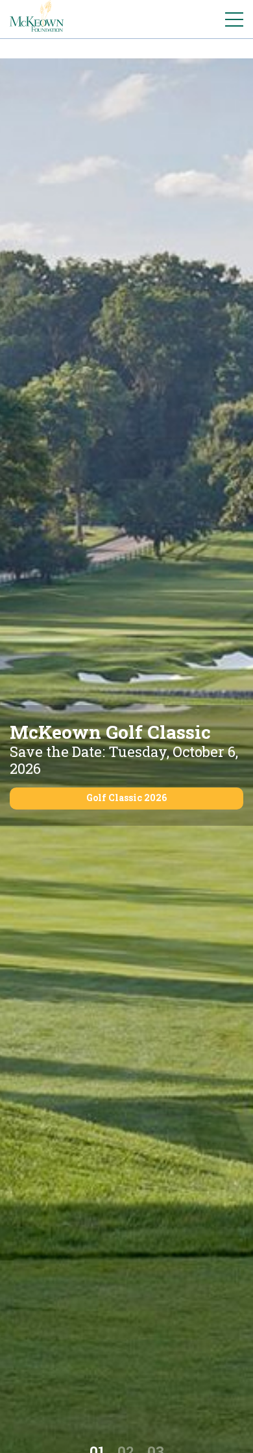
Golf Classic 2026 (126, 797)
